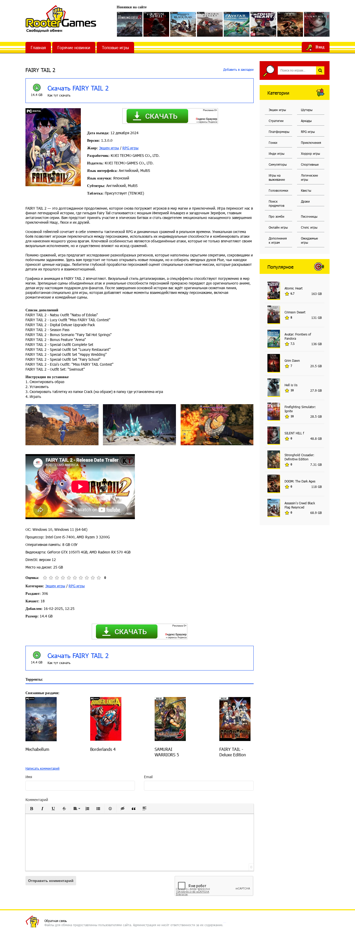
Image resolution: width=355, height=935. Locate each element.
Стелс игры (309, 227)
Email (148, 776)
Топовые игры (115, 47)
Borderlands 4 (103, 749)
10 (99, 578)
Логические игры (309, 177)
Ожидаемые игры (309, 240)
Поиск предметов (276, 203)
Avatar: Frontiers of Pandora (298, 336)
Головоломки (278, 190)
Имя (28, 776)
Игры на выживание (277, 177)
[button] (31, 809)
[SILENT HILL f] (317, 24)
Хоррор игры (310, 153)
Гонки (273, 142)
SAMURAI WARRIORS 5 (167, 751)
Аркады (306, 121)
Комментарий (36, 799)
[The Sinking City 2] (130, 24)
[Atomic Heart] (263, 24)
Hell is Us (291, 385)
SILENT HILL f (294, 433)
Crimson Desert (295, 312)
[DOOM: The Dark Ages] (290, 24)
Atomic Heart (294, 288)
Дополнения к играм (278, 240)
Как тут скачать (59, 95)
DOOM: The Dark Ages (300, 481)
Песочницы (309, 216)
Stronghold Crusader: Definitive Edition (299, 457)
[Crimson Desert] (210, 24)
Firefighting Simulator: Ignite (300, 409)
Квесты (306, 190)
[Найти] (320, 70)
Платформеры (279, 132)
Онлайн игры (278, 227)
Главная (38, 47)
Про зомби (276, 216)
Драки (305, 201)
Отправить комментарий (51, 881)
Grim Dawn (292, 360)
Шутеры (306, 110)
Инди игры (276, 153)
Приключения (311, 142)
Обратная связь (55, 921)
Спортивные (310, 164)
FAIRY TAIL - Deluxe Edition (232, 751)
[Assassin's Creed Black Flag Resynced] (183, 24)
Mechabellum (37, 749)
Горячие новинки (73, 47)
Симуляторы (278, 164)
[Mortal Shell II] (156, 24)
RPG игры (130, 147)
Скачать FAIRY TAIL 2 (78, 88)
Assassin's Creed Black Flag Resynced (300, 505)
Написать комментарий (42, 768)
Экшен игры (109, 147)
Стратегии (276, 121)
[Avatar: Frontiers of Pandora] (236, 24)
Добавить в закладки (238, 69)
